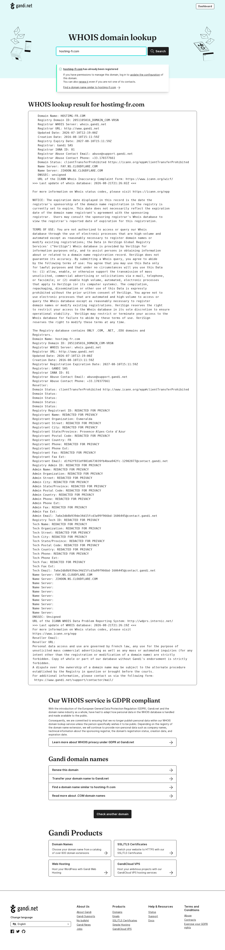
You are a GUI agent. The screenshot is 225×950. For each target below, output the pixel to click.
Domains (117, 912)
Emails (116, 916)
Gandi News (84, 924)
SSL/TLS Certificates (124, 920)
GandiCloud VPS (122, 928)
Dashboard (205, 6)
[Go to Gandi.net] (21, 6)
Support (153, 916)
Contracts (190, 919)
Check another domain (112, 814)
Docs (151, 920)
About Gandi (84, 912)
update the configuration (145, 74)
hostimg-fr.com (72, 69)
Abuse (188, 915)
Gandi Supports (86, 916)
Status (152, 912)
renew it (83, 81)
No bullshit (83, 920)
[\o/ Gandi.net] (41, 909)
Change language (22, 917)
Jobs (79, 928)
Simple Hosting (121, 924)
